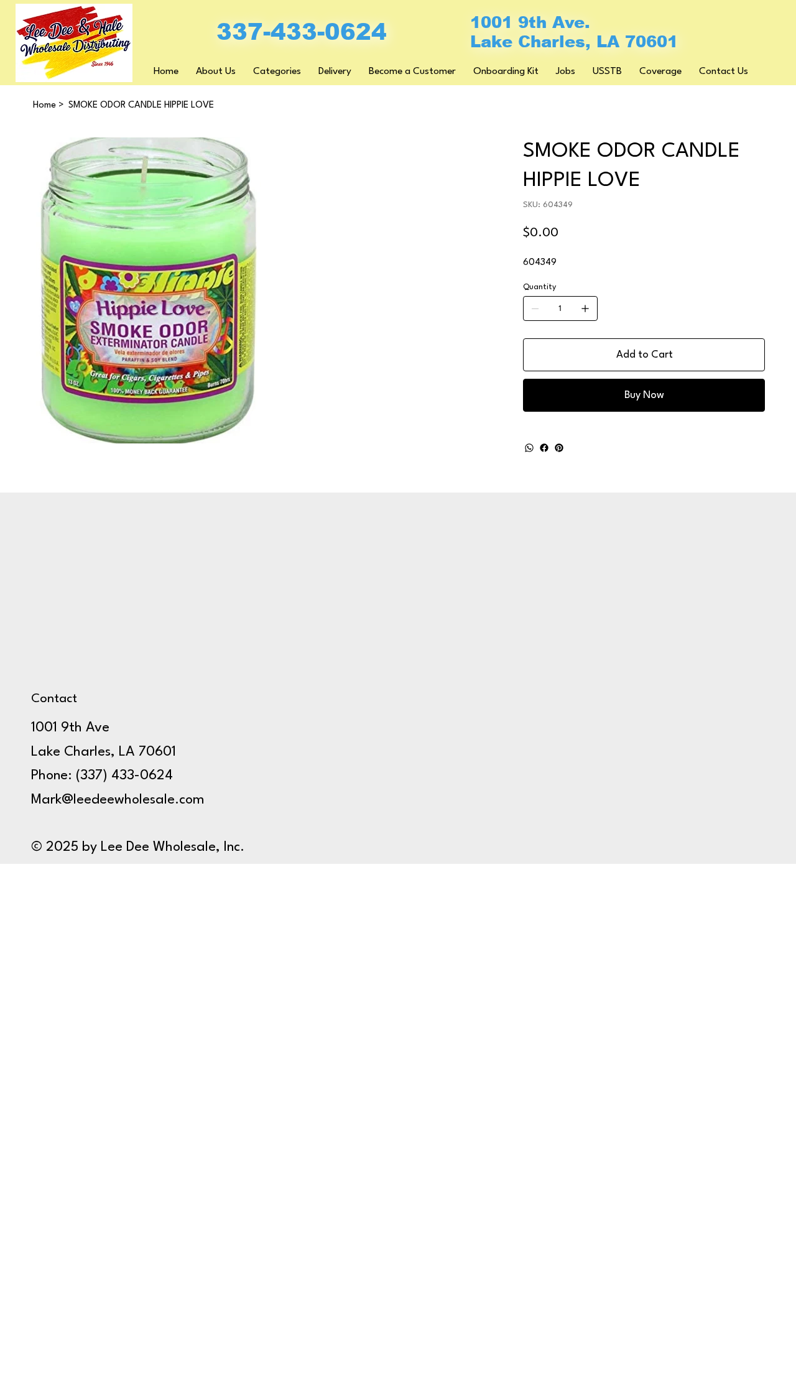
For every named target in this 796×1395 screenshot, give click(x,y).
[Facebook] (544, 448)
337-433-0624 (301, 32)
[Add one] (585, 308)
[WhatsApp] (529, 448)
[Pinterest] (559, 448)
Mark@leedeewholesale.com (118, 800)
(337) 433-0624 (124, 775)
